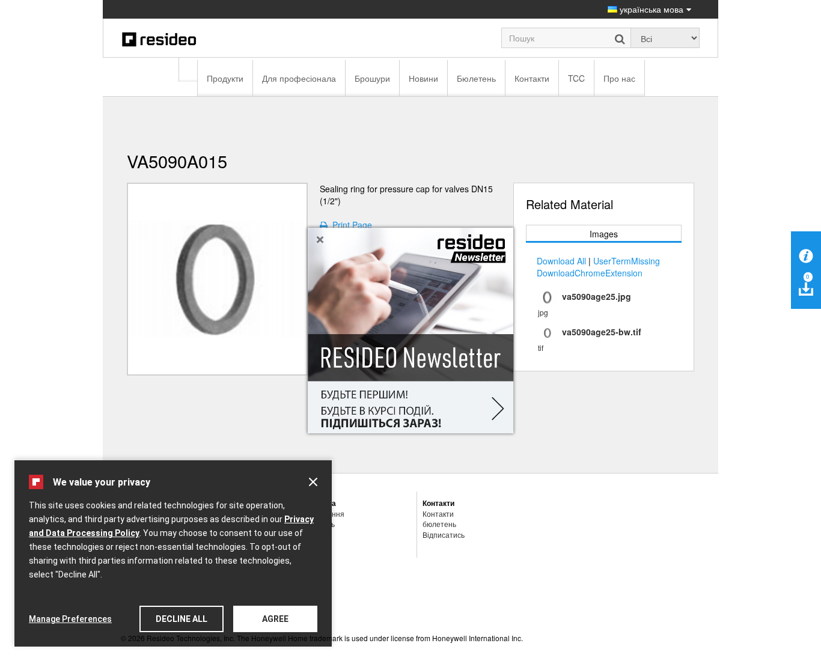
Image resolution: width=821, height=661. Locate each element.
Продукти (225, 78)
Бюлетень (476, 78)
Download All (561, 261)
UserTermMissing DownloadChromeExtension (598, 267)
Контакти (531, 78)
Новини (423, 78)
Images (604, 234)
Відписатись (444, 534)
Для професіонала (299, 78)
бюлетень (439, 524)
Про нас (619, 78)
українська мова (650, 9)
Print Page (350, 225)
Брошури (372, 78)
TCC (576, 78)
